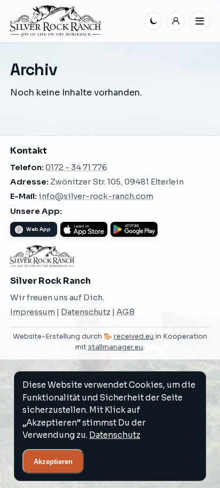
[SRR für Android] (134, 229)
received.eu (134, 336)
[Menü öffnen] (200, 21)
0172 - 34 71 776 (76, 167)
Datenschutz (86, 312)
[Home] (75, 21)
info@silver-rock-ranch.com (95, 196)
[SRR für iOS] (83, 229)
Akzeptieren (53, 462)
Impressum (32, 312)
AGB (125, 312)
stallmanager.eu (115, 347)
